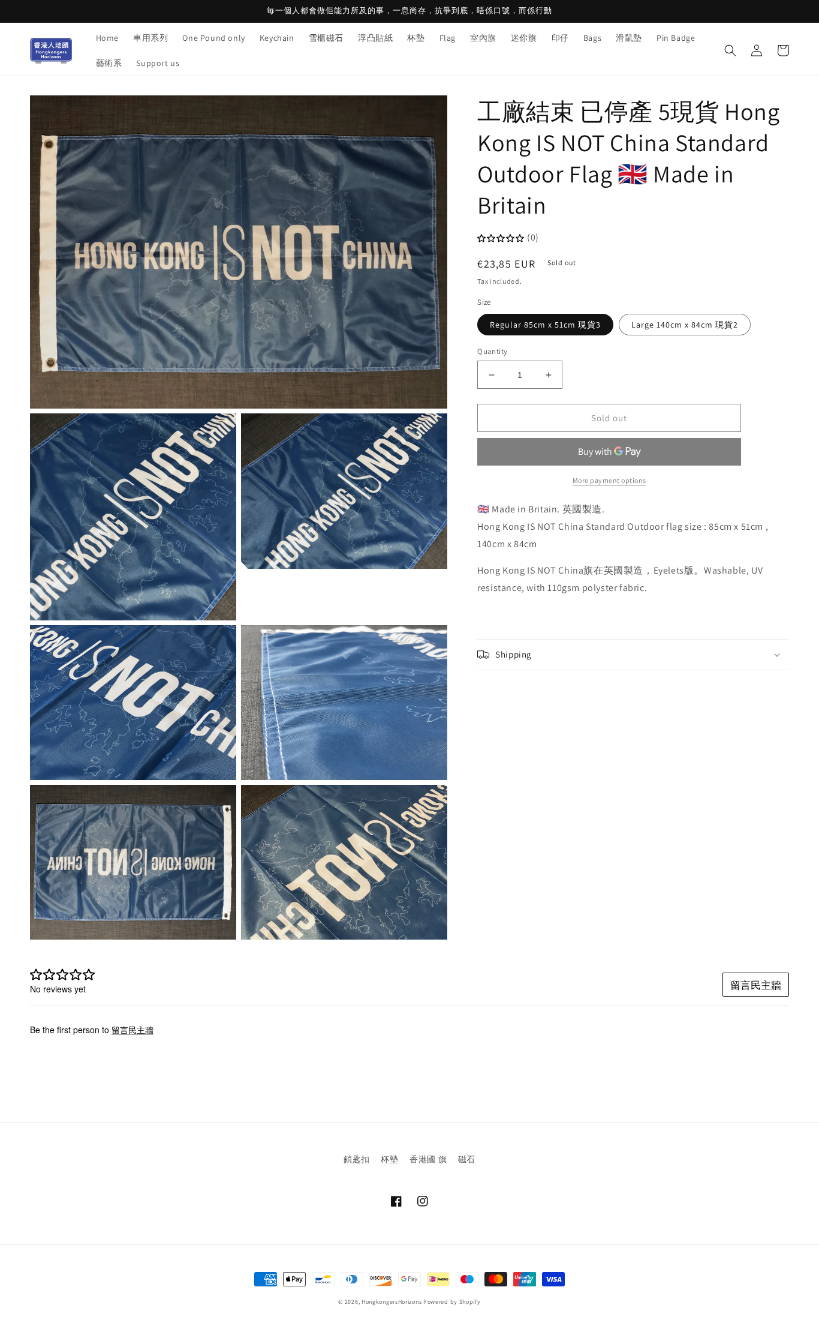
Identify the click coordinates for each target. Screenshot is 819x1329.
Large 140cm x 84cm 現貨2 (684, 324)
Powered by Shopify (452, 1302)
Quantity (492, 351)
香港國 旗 (428, 1159)
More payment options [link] (609, 480)
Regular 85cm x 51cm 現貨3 (545, 324)
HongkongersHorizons (391, 1302)
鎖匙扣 (357, 1159)
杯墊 (389, 1159)
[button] (730, 50)
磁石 (466, 1159)
